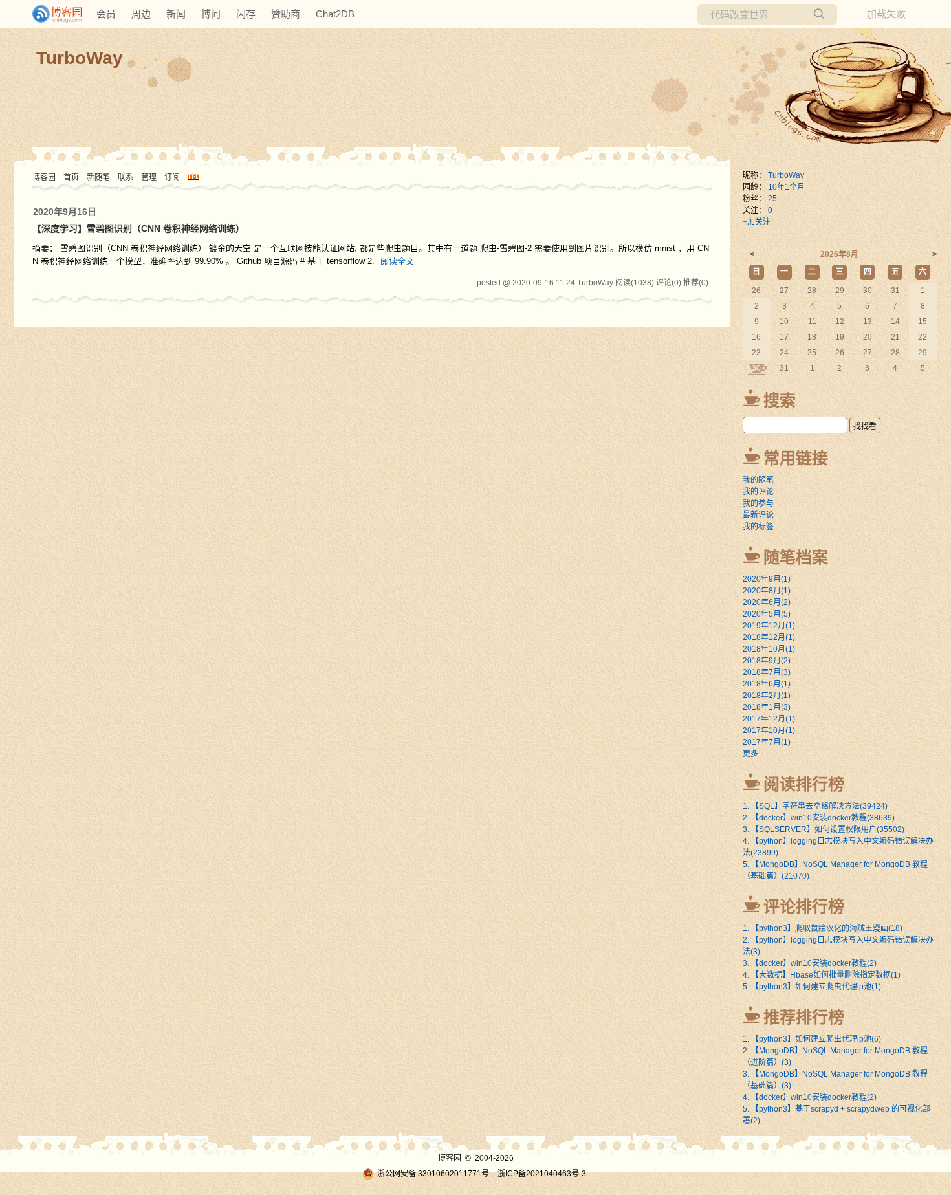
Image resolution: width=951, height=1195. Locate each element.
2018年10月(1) (769, 648)
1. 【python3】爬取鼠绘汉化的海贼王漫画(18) (822, 928)
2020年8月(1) (767, 590)
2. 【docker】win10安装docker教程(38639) (819, 817)
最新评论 (758, 515)
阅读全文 (397, 261)
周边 (141, 13)
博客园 (44, 177)
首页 (71, 177)
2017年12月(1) (769, 718)
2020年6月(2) (767, 602)
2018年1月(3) (767, 707)
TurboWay (79, 58)
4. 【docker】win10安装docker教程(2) (810, 1097)
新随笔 (98, 177)
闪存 (246, 13)
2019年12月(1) (769, 625)
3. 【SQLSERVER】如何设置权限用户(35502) (823, 829)
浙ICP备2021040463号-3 (541, 1173)
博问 (211, 13)
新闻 (176, 13)
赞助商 (285, 13)
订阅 (172, 177)
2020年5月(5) (767, 614)
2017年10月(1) (769, 730)
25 (772, 198)
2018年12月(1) (769, 637)
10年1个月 (786, 187)
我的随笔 (758, 480)
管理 (149, 177)
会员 (106, 13)
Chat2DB (335, 13)
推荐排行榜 (803, 1017)
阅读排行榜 (803, 784)
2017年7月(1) (767, 742)
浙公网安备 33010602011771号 (433, 1173)
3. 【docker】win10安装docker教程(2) (810, 963)
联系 (125, 177)
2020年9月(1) (767, 579)
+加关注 (757, 221)
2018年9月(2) (767, 660)
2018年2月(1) (767, 695)
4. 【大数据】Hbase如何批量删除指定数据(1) (822, 975)
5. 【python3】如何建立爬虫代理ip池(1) (812, 986)
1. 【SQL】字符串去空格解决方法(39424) (815, 806)
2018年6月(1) (767, 683)
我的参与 (758, 503)
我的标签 (758, 526)
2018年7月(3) (767, 672)
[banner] (52, 14)
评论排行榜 (803, 906)
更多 (750, 753)
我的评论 (758, 491)
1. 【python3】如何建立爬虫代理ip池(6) (812, 1039)
